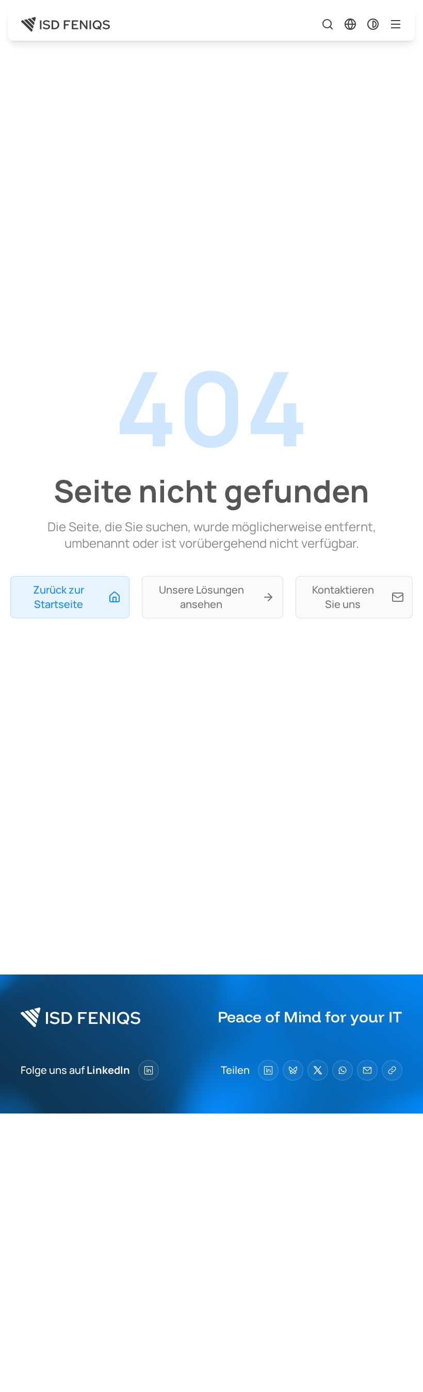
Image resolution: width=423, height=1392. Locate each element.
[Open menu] (395, 24)
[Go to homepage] (65, 24)
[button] (350, 24)
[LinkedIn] (148, 1070)
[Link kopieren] (392, 1070)
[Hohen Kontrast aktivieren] (373, 24)
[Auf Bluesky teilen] (293, 1070)
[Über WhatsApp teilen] (342, 1070)
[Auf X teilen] (317, 1070)
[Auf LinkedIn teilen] (268, 1070)
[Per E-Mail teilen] (367, 1070)
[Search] (327, 24)
